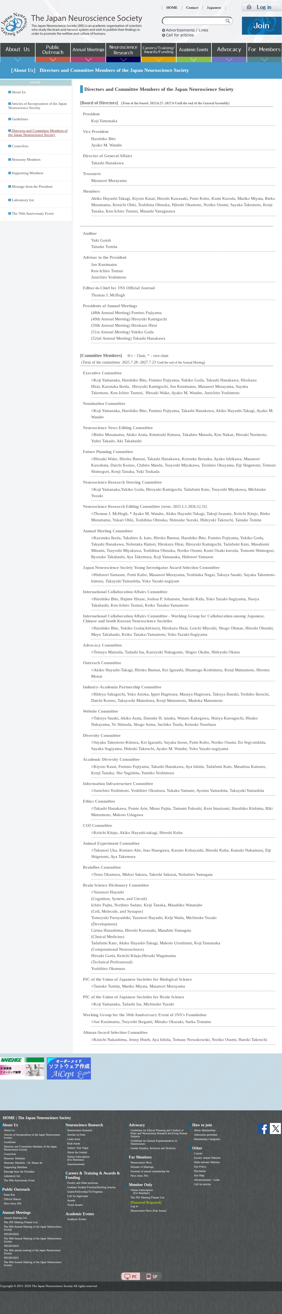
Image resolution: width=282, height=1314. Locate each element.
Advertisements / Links (207, 1179)
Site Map (199, 1175)
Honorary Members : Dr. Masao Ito (23, 1162)
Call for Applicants (77, 1196)
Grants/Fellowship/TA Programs (85, 1191)
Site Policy (200, 1166)
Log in (134, 1206)
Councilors (20, 146)
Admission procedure (205, 1134)
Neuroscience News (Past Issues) (148, 1210)
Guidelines (20, 119)
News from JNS (12, 1203)
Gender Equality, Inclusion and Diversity (153, 1148)
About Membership (204, 1130)
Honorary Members (26, 160)
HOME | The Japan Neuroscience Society (37, 1118)
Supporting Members (27, 173)
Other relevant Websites (207, 1162)
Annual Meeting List (15, 1217)
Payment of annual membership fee (150, 1171)
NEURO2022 (11, 1257)
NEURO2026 (11, 1234)
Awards (71, 1200)
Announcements (76, 1164)
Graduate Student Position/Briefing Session (91, 1187)
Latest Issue (73, 1139)
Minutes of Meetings (142, 1166)
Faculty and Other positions (82, 1182)
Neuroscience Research (79, 1130)
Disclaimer (200, 1171)
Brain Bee (9, 1194)
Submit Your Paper (77, 1147)
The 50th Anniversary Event (33, 214)
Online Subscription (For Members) (78, 1158)
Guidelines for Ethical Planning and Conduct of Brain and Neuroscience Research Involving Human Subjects (159, 1133)
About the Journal (77, 1152)
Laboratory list (23, 200)
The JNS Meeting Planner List (21, 1222)
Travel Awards (75, 1204)
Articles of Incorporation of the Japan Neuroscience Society (37, 106)
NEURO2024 (11, 1245)
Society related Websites (207, 1157)
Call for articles (202, 1184)
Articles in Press (76, 1134)
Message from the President (32, 187)
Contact (192, 8)
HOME (172, 8)
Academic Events (76, 1219)
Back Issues (73, 1143)
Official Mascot (12, 1199)
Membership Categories (207, 1139)
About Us (19, 92)
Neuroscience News (141, 1162)
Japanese (214, 8)
